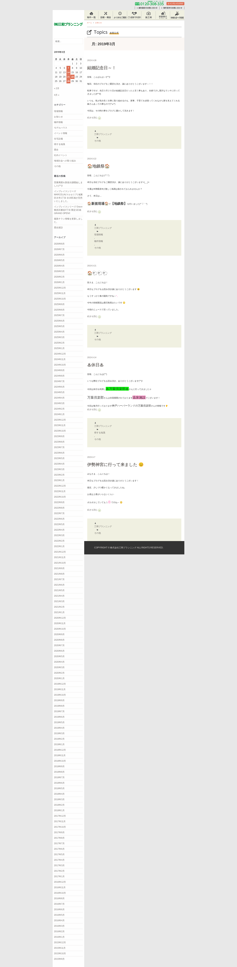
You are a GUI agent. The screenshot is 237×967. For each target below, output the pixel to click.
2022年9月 (59, 502)
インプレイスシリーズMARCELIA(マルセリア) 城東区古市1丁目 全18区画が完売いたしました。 (68, 196)
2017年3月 (59, 865)
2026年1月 (59, 282)
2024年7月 (59, 381)
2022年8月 (59, 508)
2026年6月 (59, 255)
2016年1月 (59, 937)
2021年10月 (60, 563)
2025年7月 (59, 315)
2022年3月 (59, 535)
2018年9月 (59, 766)
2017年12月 (60, 816)
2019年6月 (59, 717)
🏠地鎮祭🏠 (98, 166)
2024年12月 (60, 354)
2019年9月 (59, 700)
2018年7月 (59, 777)
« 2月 (56, 88)
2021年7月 (59, 579)
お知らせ (58, 117)
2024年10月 (60, 365)
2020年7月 (59, 645)
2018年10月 (60, 761)
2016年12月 (60, 882)
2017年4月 (59, 860)
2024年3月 (59, 403)
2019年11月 (60, 689)
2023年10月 (60, 431)
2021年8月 (59, 574)
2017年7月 (59, 843)
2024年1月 (59, 414)
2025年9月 (59, 304)
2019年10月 (60, 695)
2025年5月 (59, 326)
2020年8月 (59, 640)
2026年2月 (59, 277)
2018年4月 (59, 794)
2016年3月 (59, 926)
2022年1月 (59, 546)
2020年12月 (60, 618)
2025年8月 (59, 310)
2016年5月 (59, 915)
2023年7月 (59, 447)
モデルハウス (60, 128)
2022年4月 (59, 530)
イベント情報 (60, 133)
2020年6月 (59, 651)
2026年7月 (59, 249)
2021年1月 (59, 612)
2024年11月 (60, 359)
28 (68, 81)
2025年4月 (59, 332)
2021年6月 (59, 585)
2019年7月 (59, 711)
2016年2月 (59, 931)
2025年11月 (60, 293)
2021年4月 (59, 596)
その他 (57, 166)
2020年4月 (59, 662)
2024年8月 (59, 376)
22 (72, 77)
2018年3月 (59, 799)
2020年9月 (59, 634)
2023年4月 (59, 464)
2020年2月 (59, 673)
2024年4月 (59, 398)
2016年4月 (59, 920)
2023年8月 (59, 442)
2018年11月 (60, 755)
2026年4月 (59, 266)
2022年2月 (59, 541)
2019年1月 (59, 744)
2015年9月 (59, 959)
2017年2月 (59, 871)
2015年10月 (60, 953)
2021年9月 (59, 568)
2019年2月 (59, 739)
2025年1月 (59, 348)
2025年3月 (59, 337)
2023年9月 (59, 436)
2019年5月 (59, 722)
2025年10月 (60, 299)
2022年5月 (59, 524)
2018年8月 (59, 772)
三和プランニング (103, 134)
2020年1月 (59, 678)
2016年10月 (60, 893)
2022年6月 (59, 519)
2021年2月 (59, 607)
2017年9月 (59, 832)
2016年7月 (59, 904)
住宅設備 (58, 139)
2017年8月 (59, 838)
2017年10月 (60, 827)
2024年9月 (59, 370)
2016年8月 (59, 898)
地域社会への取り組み (65, 161)
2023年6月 (59, 453)
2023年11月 (60, 425)
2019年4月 (59, 728)
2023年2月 (59, 475)
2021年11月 (60, 557)
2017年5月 (59, 854)
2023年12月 (60, 420)
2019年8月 (59, 706)
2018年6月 (59, 783)
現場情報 (58, 111)
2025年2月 (59, 343)
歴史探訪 (58, 227)
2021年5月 (59, 590)
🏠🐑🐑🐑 (97, 273)
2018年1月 (59, 810)
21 (68, 77)
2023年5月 (59, 458)
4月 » (56, 95)
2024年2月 (59, 409)
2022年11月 (60, 491)
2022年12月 (60, 486)
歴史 (56, 150)
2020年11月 (60, 623)
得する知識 (59, 144)
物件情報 (58, 122)
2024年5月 (59, 392)
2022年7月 (59, 513)
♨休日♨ (95, 365)
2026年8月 (59, 244)
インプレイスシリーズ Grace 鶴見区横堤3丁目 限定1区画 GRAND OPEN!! (68, 209)
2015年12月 (60, 942)
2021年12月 (60, 552)
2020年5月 (59, 656)
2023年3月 (59, 469)
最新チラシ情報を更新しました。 (68, 220)
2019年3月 (59, 733)
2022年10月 (60, 497)
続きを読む (99, 117)
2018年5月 (59, 788)
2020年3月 (59, 667)
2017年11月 (60, 821)
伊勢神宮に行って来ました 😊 (115, 464)
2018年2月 (59, 805)
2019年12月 (60, 684)
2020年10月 (60, 629)
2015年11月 (60, 948)
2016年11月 (60, 887)
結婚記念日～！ (101, 67)
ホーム (89, 23)
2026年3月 (59, 271)
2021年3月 (59, 601)
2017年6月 (59, 849)
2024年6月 (59, 387)
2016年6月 (59, 909)
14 (68, 72)
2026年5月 (59, 260)
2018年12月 (60, 750)
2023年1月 (59, 480)
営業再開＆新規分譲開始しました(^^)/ (68, 184)
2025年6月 (59, 321)
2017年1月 (59, 876)
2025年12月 (60, 288)
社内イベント (60, 155)
